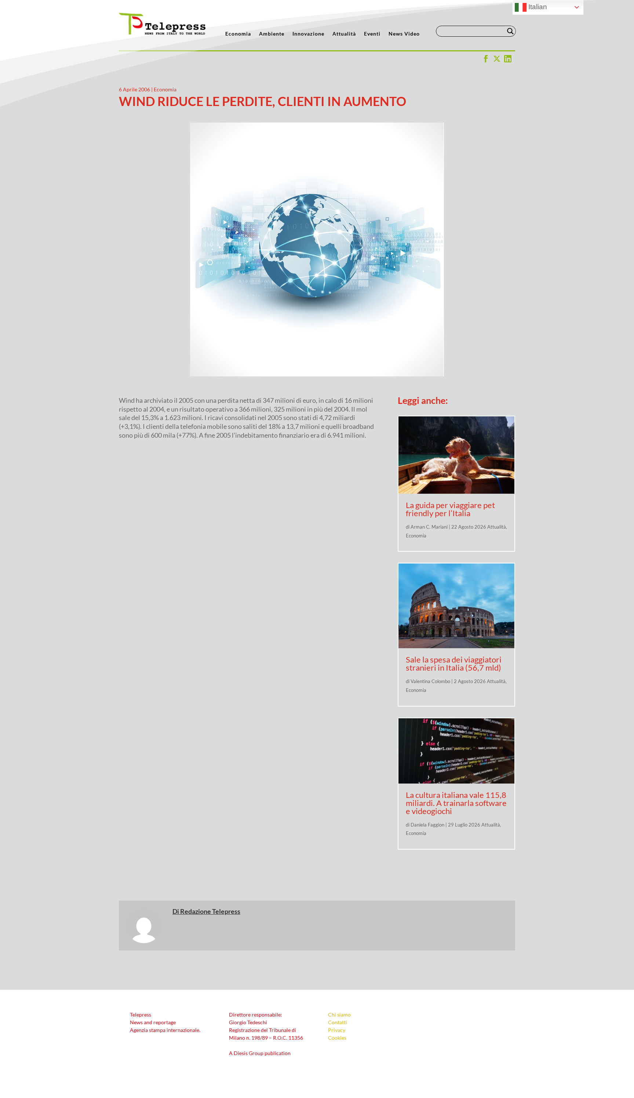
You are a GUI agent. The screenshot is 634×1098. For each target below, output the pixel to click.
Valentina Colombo (430, 681)
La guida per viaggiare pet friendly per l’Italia (450, 509)
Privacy (336, 1030)
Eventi (372, 34)
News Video (404, 34)
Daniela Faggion (427, 825)
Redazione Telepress (210, 911)
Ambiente (271, 34)
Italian (536, 7)
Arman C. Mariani (429, 527)
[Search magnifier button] (510, 31)
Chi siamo (339, 1014)
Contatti (337, 1022)
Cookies (337, 1038)
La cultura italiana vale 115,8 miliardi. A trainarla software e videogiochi (456, 803)
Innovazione (308, 34)
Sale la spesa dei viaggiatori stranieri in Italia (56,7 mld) (454, 663)
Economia (238, 34)
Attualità (344, 34)
